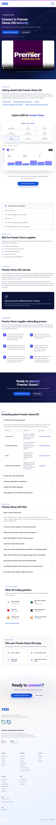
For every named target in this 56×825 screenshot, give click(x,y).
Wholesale (3, 788)
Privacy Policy (22, 781)
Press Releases (23, 763)
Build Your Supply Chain (21, 695)
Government (3, 791)
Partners (40, 758)
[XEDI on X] (3, 819)
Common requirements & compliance (15, 481)
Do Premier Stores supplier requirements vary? (18, 572)
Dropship (3, 765)
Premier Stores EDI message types (14, 420)
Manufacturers (4, 756)
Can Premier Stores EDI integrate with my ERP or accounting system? (25, 549)
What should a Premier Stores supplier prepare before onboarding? (25, 555)
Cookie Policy (22, 784)
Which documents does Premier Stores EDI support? (20, 532)
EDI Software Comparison (25, 770)
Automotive (3, 781)
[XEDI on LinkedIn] (7, 819)
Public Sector (4, 779)
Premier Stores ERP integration (13, 487)
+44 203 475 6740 (10, 802)
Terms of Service (23, 779)
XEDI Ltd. (53, 819)
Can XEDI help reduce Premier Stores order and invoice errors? (23, 566)
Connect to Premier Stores (10, 32)
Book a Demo (25, 32)
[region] (28, 450)
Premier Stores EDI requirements (14, 476)
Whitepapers (22, 765)
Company (40, 756)
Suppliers (3, 758)
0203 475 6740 (6, 799)
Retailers (3, 763)
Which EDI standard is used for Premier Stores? (18, 538)
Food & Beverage (4, 786)
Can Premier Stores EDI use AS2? (14, 544)
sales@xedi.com (4, 809)
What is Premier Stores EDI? (12, 512)
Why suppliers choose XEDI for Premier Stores (18, 493)
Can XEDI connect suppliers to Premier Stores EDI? (20, 527)
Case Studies (22, 758)
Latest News (22, 756)
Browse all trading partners (12, 623)
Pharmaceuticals (4, 784)
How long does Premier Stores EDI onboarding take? (20, 560)
